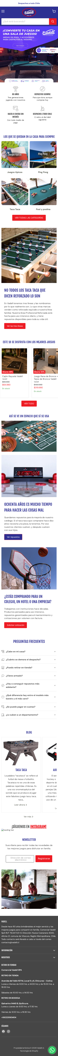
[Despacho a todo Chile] (42, 115)
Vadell (4, 379)
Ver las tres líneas (15, 326)
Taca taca (21, 770)
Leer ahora (19, 804)
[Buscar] (53, 21)
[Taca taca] (21, 751)
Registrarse (44, 858)
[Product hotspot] (16, 429)
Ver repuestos (13, 537)
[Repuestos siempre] (42, 93)
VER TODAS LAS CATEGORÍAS (29, 217)
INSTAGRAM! (38, 826)
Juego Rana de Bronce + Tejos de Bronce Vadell (46, 378)
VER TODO (29, 403)
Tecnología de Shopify (29, 1051)
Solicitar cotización (15, 625)
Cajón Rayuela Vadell (12, 376)
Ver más (28, 816)
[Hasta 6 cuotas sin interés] (16, 115)
